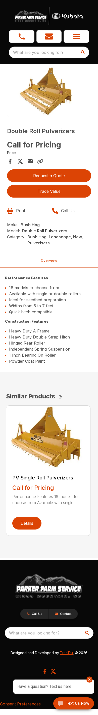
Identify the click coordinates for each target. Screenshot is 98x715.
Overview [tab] (49, 260)
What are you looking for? (38, 52)
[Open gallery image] (49, 91)
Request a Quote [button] (49, 175)
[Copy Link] (40, 161)
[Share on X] (20, 161)
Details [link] (27, 523)
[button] (21, 36)
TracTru (66, 653)
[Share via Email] (30, 161)
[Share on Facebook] (10, 161)
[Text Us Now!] (73, 703)
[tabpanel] (49, 92)
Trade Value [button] (49, 191)
